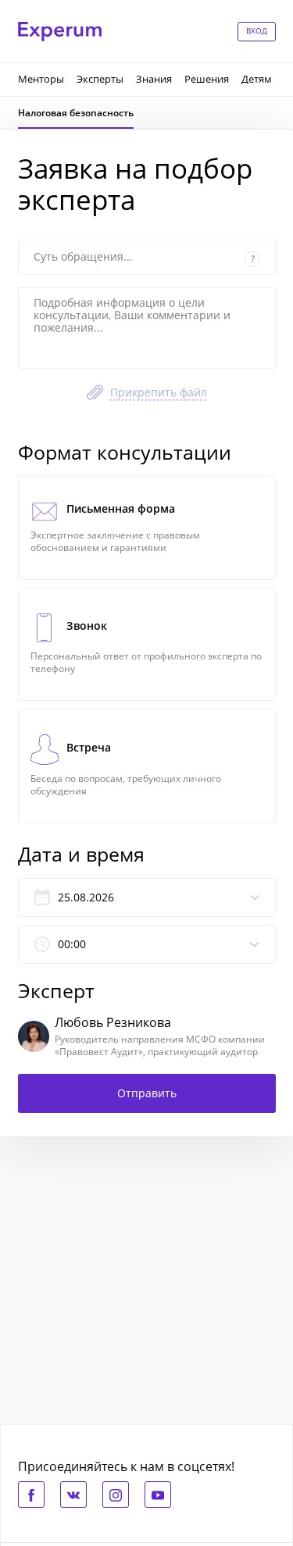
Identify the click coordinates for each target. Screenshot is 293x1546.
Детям (256, 79)
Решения (206, 79)
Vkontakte (73, 1494)
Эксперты (100, 79)
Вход (256, 30)
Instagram (115, 1494)
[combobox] (147, 944)
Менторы (41, 79)
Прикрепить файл (158, 392)
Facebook (31, 1494)
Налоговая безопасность (76, 112)
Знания (154, 79)
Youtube (157, 1494)
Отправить (147, 1093)
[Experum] (60, 31)
